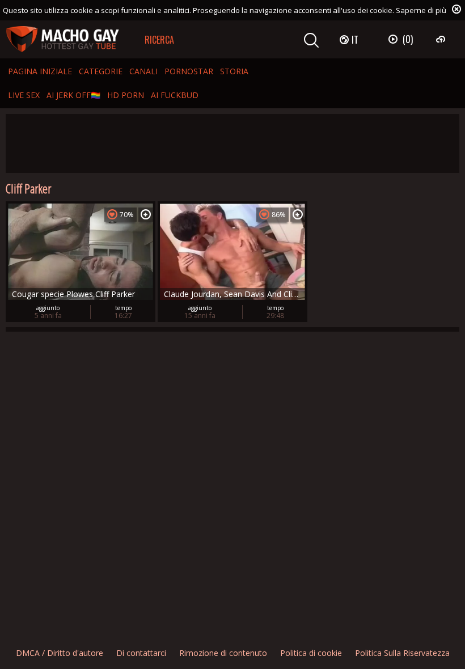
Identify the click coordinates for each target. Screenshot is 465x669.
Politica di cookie (311, 652)
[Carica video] (442, 39)
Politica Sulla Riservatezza (402, 652)
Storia (234, 71)
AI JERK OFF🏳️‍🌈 (73, 95)
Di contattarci (141, 652)
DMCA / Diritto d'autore (59, 652)
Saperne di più (421, 10)
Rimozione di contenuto (223, 652)
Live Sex (24, 95)
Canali (143, 71)
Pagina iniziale (40, 71)
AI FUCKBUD (174, 95)
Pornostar (188, 71)
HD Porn (125, 95)
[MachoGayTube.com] (62, 39)
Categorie (100, 71)
